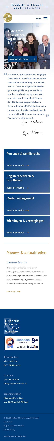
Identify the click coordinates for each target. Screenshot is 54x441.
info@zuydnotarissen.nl (15, 383)
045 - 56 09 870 (11, 379)
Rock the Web (20, 436)
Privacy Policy (9, 430)
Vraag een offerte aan (19, 59)
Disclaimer (8, 422)
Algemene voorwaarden (14, 426)
